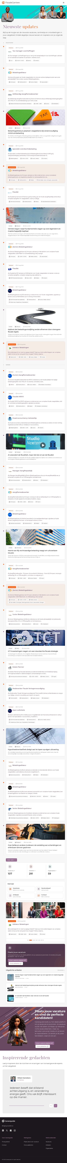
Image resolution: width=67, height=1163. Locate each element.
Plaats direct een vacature (31, 1141)
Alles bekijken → (61, 970)
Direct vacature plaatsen (16, 960)
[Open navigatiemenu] (63, 2)
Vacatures (11, 870)
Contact (4, 1145)
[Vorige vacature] (9, 912)
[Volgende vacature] (62, 912)
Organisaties (51, 870)
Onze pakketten (15, 963)
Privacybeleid (6, 1141)
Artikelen (31, 870)
